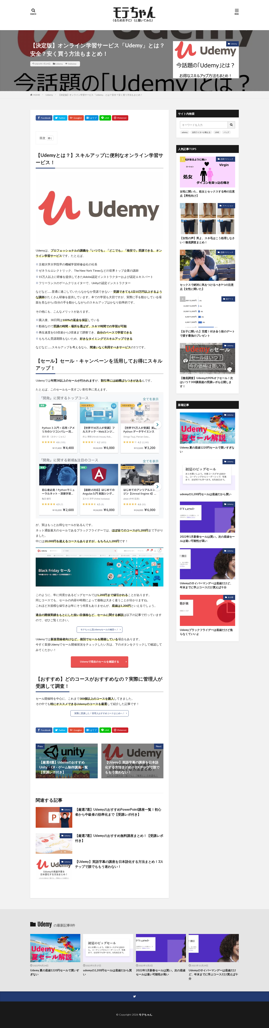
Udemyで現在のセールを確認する (99, 661)
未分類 (230, 597)
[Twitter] (60, 118)
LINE (217, 132)
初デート (229, 299)
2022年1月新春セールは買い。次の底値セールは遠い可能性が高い (207, 538)
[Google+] (76, 118)
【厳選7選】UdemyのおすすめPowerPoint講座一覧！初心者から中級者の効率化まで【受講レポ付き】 (118, 811)
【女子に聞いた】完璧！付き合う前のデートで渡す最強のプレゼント (207, 333)
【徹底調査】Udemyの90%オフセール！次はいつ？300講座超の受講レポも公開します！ (206, 382)
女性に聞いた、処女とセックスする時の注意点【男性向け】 (207, 193)
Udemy (59, 63)
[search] (231, 125)
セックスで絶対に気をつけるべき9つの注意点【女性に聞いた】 (207, 286)
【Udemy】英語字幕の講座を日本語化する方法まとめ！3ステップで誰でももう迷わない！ (119, 864)
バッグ (226, 132)
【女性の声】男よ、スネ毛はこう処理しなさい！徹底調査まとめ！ (207, 240)
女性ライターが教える (201, 132)
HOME (36, 94)
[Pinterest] (120, 118)
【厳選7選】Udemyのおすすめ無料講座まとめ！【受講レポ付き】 (119, 838)
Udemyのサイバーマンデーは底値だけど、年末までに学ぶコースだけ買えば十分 (206, 585)
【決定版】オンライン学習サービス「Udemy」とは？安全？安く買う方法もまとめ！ (100, 94)
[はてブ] (91, 118)
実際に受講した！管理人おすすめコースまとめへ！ (99, 713)
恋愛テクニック (227, 159)
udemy (185, 132)
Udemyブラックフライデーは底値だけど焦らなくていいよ (206, 632)
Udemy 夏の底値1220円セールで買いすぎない (207, 449)
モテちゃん (145, 1014)
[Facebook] (44, 118)
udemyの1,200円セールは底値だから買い (205, 494)
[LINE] (105, 118)
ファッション (227, 206)
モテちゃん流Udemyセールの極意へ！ (100, 629)
